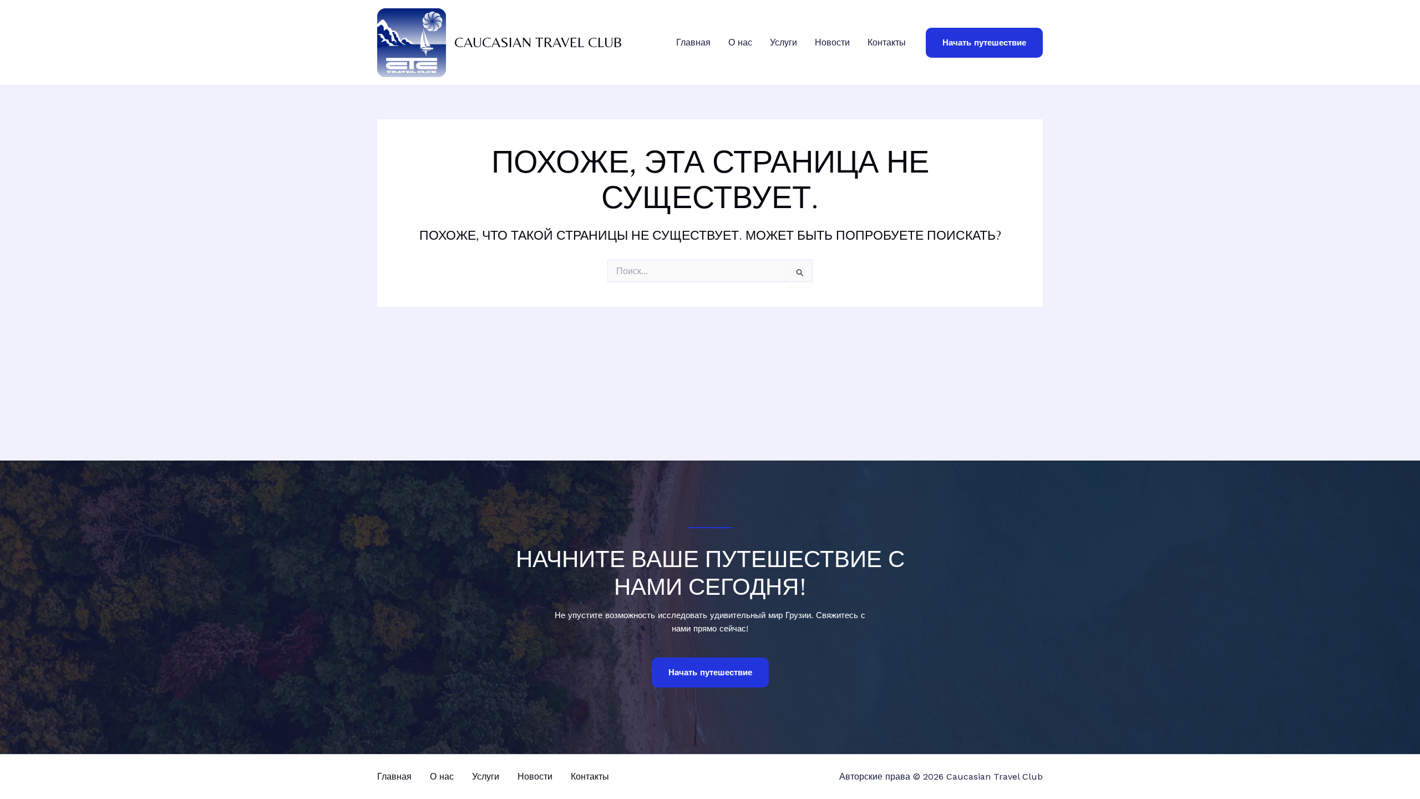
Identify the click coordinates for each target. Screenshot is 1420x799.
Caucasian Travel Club (538, 42)
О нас (740, 42)
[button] (984, 43)
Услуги (783, 42)
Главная (693, 42)
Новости (832, 42)
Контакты (887, 42)
